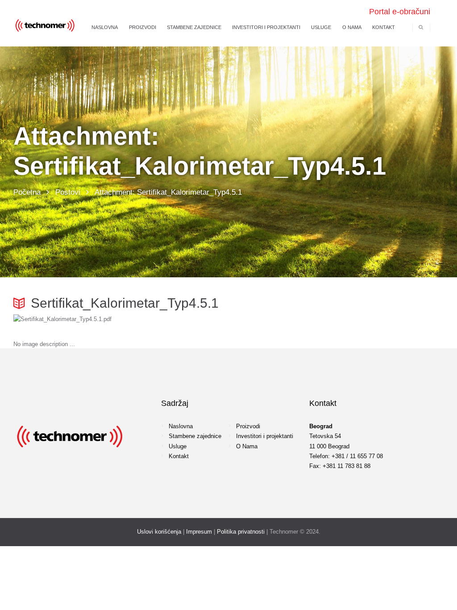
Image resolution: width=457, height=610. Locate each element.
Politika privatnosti (241, 531)
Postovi (67, 192)
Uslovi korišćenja (159, 531)
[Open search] (421, 27)
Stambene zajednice (195, 436)
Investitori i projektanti (264, 436)
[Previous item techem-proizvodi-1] (120, 319)
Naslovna (181, 426)
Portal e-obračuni (399, 11)
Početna (27, 192)
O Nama (247, 446)
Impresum (199, 531)
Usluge (178, 446)
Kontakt (179, 456)
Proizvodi (248, 426)
